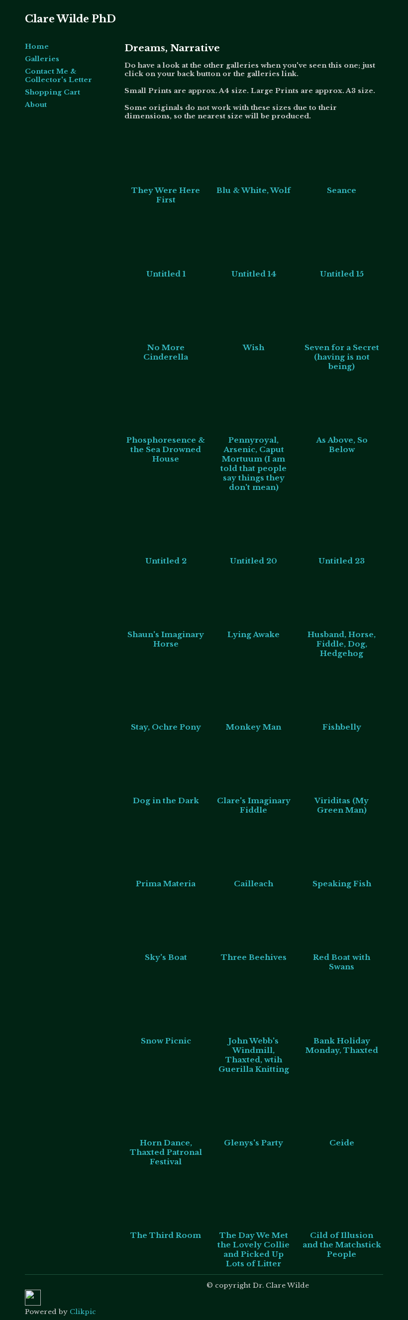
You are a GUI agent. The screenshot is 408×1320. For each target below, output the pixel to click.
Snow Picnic (166, 1040)
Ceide (341, 1142)
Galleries (42, 59)
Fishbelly (341, 727)
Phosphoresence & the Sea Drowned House (165, 449)
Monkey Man (253, 727)
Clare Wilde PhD (70, 18)
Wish (253, 347)
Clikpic (83, 1312)
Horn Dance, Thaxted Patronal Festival (166, 1152)
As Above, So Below (342, 444)
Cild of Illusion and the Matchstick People (342, 1244)
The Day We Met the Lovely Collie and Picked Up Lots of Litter (253, 1249)
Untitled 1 (166, 274)
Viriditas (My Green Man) (341, 805)
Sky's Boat (166, 957)
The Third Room (165, 1235)
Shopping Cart (52, 92)
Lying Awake (253, 634)
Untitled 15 (342, 274)
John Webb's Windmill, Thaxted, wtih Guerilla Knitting (253, 1055)
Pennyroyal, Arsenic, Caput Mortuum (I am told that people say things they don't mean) (253, 463)
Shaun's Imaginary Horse (165, 639)
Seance (341, 190)
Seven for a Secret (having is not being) (342, 357)
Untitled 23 (341, 561)
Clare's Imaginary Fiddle (254, 805)
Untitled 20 (253, 561)
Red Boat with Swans (341, 961)
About (36, 104)
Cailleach (253, 883)
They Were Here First (165, 195)
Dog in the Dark (166, 800)
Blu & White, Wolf (253, 190)
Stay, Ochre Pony (166, 727)
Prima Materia (166, 883)
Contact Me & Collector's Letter (58, 75)
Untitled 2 (166, 561)
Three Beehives (254, 957)
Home (37, 46)
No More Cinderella (165, 352)
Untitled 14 (253, 274)
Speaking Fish (341, 883)
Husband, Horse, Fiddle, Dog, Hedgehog (341, 644)
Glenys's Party (253, 1142)
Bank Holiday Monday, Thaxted (342, 1045)
